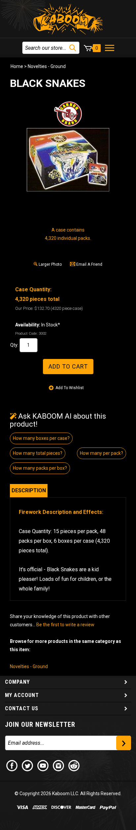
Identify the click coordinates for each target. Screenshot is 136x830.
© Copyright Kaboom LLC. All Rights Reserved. (68, 793)
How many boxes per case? (41, 438)
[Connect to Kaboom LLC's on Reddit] (74, 765)
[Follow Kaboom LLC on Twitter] (27, 765)
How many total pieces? (37, 453)
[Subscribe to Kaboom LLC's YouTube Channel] (43, 765)
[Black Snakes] (68, 159)
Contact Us (21, 708)
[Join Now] (123, 743)
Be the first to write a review (65, 624)
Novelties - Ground (47, 66)
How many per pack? (101, 453)
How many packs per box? (40, 468)
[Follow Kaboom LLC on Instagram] (58, 765)
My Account (22, 695)
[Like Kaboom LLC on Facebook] (12, 765)
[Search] (72, 47)
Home (17, 66)
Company (17, 682)
